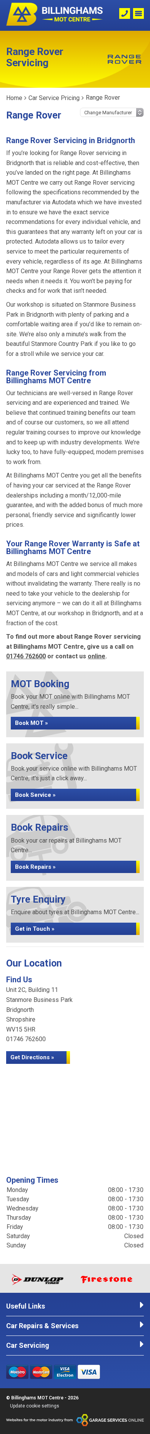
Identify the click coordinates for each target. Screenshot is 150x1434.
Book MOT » (31, 723)
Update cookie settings (34, 1406)
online (96, 656)
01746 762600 (26, 656)
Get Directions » (32, 1057)
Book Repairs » (35, 866)
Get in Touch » (35, 928)
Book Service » (35, 794)
